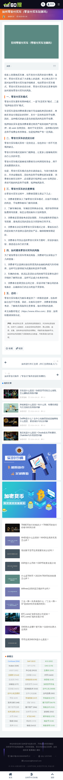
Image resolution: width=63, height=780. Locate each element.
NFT (31, 666)
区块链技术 (31, 689)
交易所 (13, 675)
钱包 (31, 725)
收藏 (10, 348)
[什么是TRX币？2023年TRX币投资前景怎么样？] (12, 579)
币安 (14, 698)
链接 (20, 348)
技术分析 (13, 702)
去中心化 (49, 689)
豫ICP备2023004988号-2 (20, 756)
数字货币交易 (13, 707)
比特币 (31, 712)
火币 (14, 716)
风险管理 (49, 725)
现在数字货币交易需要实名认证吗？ (37, 551)
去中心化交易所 (13, 694)
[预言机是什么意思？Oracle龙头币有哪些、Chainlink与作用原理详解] (11, 436)
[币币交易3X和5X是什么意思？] (12, 642)
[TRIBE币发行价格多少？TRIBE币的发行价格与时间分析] (12, 528)
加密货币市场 (49, 684)
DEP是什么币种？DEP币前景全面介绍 (38, 563)
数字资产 (31, 707)
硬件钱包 (49, 716)
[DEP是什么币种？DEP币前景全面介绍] (12, 566)
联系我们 (32, 750)
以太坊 (13, 679)
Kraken (14, 666)
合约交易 (49, 693)
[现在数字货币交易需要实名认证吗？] (12, 553)
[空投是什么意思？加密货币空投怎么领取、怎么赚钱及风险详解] (11, 394)
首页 (10, 777)
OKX (49, 666)
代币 (48, 675)
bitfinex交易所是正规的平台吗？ (36, 589)
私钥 (14, 721)
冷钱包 (13, 684)
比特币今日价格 (31, 777)
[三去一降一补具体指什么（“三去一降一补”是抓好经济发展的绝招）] (12, 604)
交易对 (49, 670)
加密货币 (31, 684)
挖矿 (31, 702)
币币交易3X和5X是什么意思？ (35, 640)
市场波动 (49, 698)
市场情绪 (31, 698)
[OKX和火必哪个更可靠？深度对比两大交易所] (12, 630)
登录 (52, 4)
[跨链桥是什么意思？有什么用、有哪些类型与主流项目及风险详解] (11, 408)
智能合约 (49, 707)
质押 (14, 725)
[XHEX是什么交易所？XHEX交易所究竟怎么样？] (12, 541)
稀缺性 (31, 721)
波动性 (49, 712)
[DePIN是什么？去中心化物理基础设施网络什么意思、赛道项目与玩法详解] (11, 422)
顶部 (52, 777)
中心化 (31, 670)
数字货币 (49, 702)
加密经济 (11, 16)
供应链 (49, 679)
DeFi (31, 661)
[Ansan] (4, 16)
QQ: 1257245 (46, 756)
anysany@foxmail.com (32, 761)
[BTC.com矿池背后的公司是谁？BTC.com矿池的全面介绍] (12, 617)
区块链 (13, 689)
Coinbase (13, 661)
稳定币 (49, 721)
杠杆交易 (13, 712)
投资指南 (23, 397)
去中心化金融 (31, 694)
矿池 (31, 716)
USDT (13, 670)
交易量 (31, 675)
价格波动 (31, 679)
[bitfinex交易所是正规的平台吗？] (12, 592)
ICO (49, 661)
